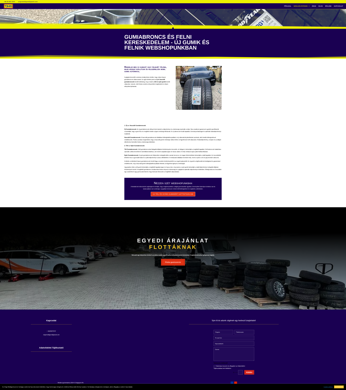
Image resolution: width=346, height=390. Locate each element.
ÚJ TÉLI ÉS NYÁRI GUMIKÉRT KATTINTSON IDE (173, 194)
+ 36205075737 (51, 331)
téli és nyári (157, 82)
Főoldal (287, 6)
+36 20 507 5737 (9, 1)
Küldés (249, 372)
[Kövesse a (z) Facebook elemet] (232, 383)
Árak (314, 6)
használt (162, 79)
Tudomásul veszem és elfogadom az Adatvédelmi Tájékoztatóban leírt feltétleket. (229, 367)
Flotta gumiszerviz (173, 262)
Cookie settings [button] (328, 387)
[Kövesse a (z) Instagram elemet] (235, 383)
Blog (321, 6)
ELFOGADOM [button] (339, 387)
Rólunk (328, 6)
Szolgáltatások (301, 6)
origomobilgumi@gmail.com (51, 334)
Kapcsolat (338, 6)
